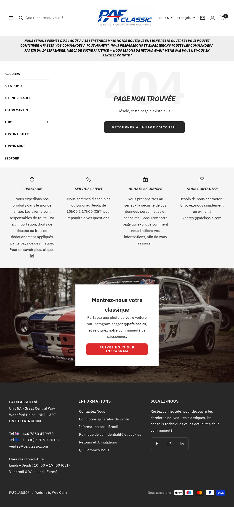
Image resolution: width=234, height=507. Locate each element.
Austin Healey (17, 134)
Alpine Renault (17, 98)
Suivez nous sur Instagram (117, 349)
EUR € (164, 18)
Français (184, 18)
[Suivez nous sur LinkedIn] (182, 443)
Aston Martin (16, 110)
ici (32, 255)
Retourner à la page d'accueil (144, 127)
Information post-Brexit (98, 426)
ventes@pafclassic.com (202, 217)
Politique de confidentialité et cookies (110, 434)
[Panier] (222, 18)
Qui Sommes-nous (94, 450)
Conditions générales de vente (104, 419)
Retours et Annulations (98, 442)
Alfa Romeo (14, 86)
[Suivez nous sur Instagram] (169, 443)
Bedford (12, 158)
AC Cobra (12, 74)
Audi (9, 122)
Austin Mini (15, 146)
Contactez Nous (92, 411)
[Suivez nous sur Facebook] (157, 443)
